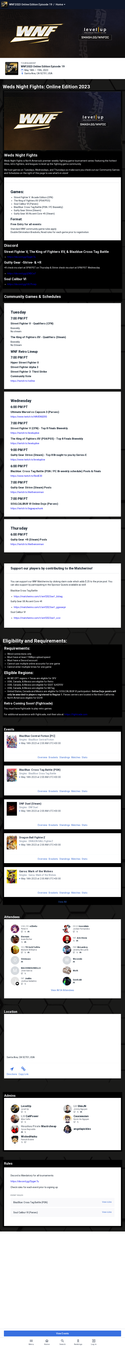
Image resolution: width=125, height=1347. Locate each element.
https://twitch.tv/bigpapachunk (27, 508)
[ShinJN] (75, 1111)
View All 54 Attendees (62, 990)
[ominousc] (22, 962)
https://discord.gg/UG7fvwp (21, 284)
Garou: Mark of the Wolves (36, 871)
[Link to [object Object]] (16, 928)
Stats (84, 757)
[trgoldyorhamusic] (28, 952)
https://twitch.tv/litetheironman (27, 492)
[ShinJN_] (78, 1111)
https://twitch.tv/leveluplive (25, 433)
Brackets (53, 757)
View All (62, 902)
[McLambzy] (74, 952)
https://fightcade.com (75, 714)
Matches (75, 757)
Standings (64, 757)
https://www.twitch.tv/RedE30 (26, 476)
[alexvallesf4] (22, 1122)
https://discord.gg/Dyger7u (21, 257)
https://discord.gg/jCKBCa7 (21, 273)
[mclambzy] (80, 952)
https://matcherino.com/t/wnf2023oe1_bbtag (38, 596)
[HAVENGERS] (75, 1122)
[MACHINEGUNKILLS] (25, 973)
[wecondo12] (74, 962)
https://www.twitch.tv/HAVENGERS (29, 416)
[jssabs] (22, 983)
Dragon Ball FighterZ (32, 837)
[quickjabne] (74, 982)
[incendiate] (77, 931)
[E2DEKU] (22, 931)
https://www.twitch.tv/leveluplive (28, 459)
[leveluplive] (22, 1111)
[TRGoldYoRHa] (22, 952)
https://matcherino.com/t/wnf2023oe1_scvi (37, 618)
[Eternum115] (22, 942)
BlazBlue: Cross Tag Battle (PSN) (40, 769)
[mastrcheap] (22, 1132)
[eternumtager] (25, 942)
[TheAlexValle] (25, 1122)
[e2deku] (28, 931)
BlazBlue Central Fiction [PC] (37, 736)
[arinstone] (77, 941)
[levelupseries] (25, 1111)
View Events (62, 1333)
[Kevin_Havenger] (78, 1122)
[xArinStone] (74, 940)
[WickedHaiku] (22, 1142)
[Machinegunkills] (22, 973)
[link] (28, 931)
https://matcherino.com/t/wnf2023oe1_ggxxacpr (40, 607)
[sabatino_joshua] (25, 983)
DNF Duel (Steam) (30, 803)
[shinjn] (81, 1112)
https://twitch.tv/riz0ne (23, 381)
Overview (42, 757)
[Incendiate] (74, 931)
